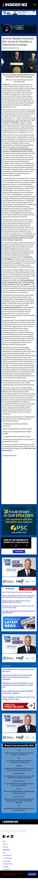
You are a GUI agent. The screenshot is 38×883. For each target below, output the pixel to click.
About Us (5, 844)
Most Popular (10, 588)
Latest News (28, 589)
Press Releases (6, 665)
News (4, 852)
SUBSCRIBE (19, 551)
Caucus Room (6, 861)
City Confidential (7, 858)
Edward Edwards (8, 864)
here (10, 450)
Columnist (5, 867)
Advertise (5, 847)
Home (4, 841)
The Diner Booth (7, 855)
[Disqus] (19, 480)
